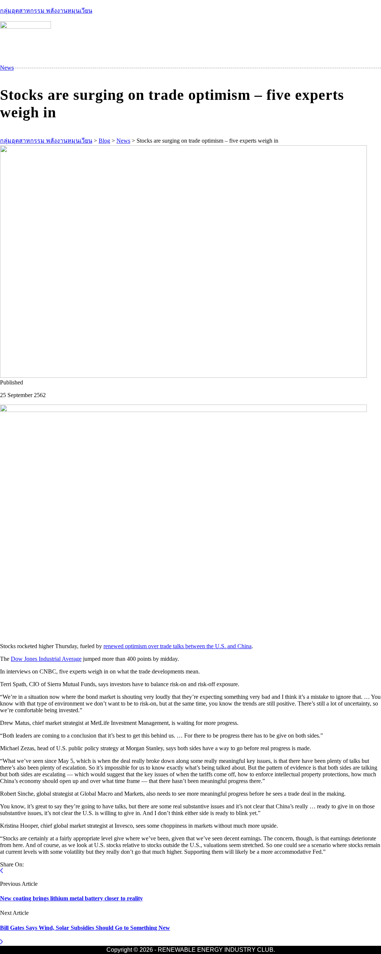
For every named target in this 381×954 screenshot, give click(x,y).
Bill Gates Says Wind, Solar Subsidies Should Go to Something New (85, 928)
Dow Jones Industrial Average (46, 659)
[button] (327, 67)
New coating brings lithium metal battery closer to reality (71, 898)
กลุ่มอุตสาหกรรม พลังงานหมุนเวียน (46, 10)
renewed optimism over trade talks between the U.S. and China (177, 646)
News (7, 67)
